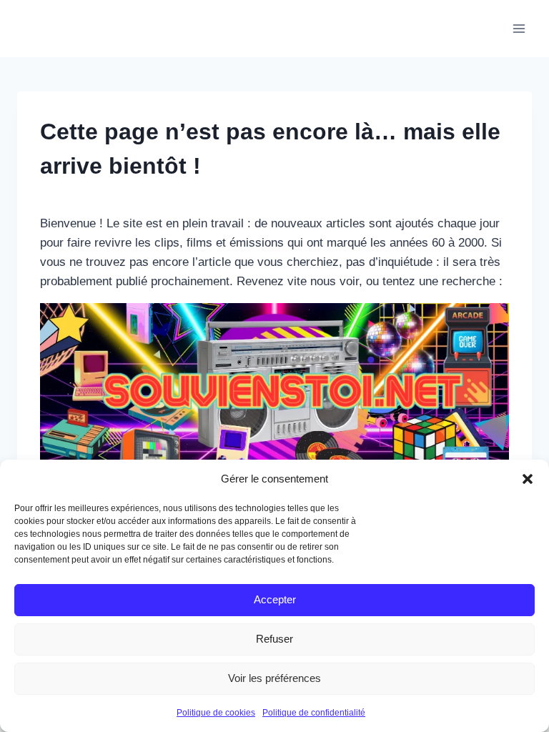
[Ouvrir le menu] (518, 28)
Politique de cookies (216, 713)
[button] (527, 479)
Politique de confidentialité (313, 713)
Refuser (274, 639)
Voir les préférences (274, 678)
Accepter (275, 599)
